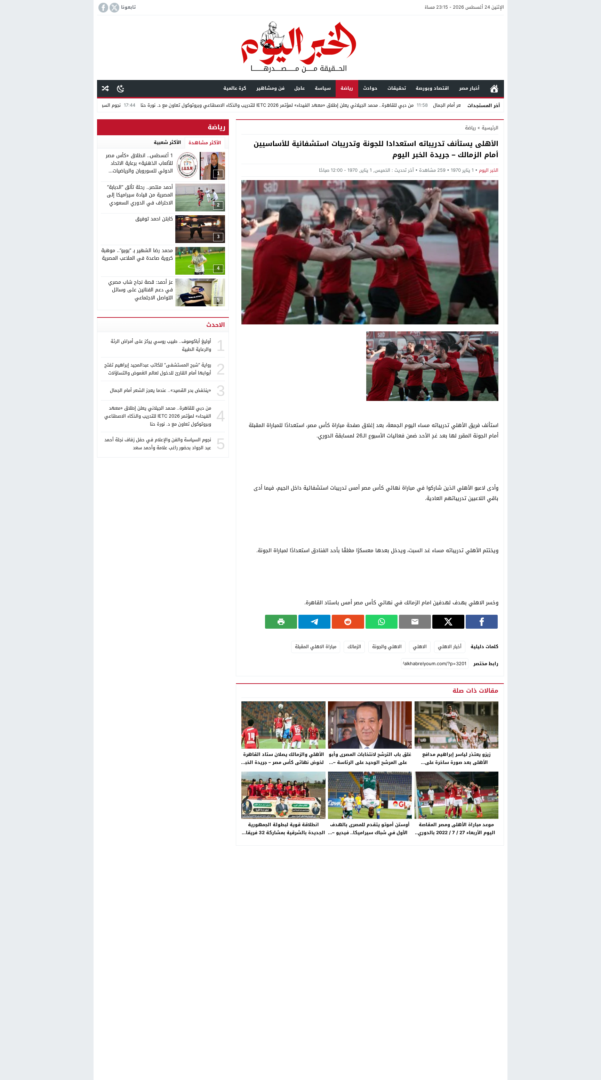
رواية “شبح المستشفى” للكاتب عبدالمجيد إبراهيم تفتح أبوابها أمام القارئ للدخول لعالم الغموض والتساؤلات (157, 369)
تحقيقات (396, 88)
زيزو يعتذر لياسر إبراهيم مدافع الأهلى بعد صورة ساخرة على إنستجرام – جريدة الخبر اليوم (456, 762)
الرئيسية (494, 88)
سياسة (323, 88)
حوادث (370, 88)
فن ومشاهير (270, 88)
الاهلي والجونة (387, 646)
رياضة (346, 88)
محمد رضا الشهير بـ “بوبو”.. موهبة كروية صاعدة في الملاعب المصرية (137, 254)
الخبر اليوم (488, 170)
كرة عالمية (234, 88)
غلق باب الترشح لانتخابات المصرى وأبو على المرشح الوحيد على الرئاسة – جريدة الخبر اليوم (370, 762)
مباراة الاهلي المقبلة (315, 646)
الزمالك (354, 646)
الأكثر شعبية (167, 142)
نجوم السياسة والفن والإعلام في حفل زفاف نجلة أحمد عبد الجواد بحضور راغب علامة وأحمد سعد (157, 443)
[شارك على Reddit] (348, 622)
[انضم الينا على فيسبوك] (102, 8)
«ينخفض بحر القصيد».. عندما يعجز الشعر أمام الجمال (160, 390)
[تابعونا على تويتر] (113, 8)
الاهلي (420, 646)
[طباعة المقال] (281, 622)
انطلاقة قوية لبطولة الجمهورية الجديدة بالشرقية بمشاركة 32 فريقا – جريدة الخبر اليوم (283, 832)
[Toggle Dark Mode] (120, 88)
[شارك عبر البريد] (415, 622)
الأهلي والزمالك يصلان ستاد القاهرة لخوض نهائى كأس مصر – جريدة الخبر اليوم (283, 762)
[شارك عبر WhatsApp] (381, 622)
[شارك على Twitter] (448, 622)
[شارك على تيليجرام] (314, 622)
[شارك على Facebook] (481, 622)
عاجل (299, 88)
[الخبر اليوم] (300, 48)
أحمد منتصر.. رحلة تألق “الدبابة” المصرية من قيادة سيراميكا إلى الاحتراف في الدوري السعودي (140, 195)
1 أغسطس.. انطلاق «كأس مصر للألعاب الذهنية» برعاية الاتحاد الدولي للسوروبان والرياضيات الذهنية (139, 167)
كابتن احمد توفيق (154, 219)
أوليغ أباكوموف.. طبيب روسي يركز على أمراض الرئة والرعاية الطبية (161, 345)
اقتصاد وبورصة (432, 88)
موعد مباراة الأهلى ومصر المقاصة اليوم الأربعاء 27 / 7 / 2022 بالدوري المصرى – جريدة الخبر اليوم (456, 832)
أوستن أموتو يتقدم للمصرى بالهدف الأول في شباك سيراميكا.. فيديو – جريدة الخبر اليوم (370, 832)
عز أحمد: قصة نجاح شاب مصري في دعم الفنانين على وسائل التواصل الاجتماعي (140, 290)
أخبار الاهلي (450, 646)
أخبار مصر (469, 88)
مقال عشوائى (105, 88)
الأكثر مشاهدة (205, 142)
